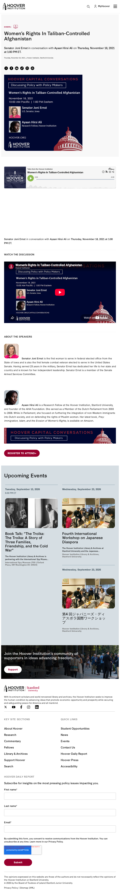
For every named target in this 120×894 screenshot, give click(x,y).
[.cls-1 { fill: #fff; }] (22, 68)
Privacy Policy (11, 887)
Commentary (12, 741)
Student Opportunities (75, 728)
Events (65, 741)
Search (8, 766)
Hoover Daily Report (74, 753)
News (64, 735)
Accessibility (69, 766)
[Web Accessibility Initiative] (14, 6)
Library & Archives (16, 753)
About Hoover (13, 728)
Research (10, 735)
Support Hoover (14, 760)
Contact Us (68, 747)
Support (13, 669)
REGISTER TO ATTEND (22, 453)
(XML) (32, 887)
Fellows (9, 747)
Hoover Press (69, 760)
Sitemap (24, 887)
